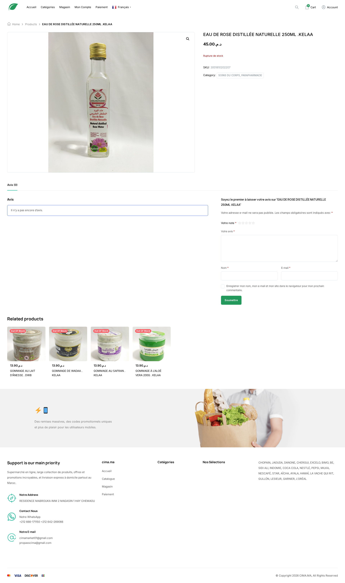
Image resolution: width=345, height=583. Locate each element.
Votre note (228, 223)
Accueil (31, 7)
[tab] (12, 184)
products (31, 24)
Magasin (64, 7)
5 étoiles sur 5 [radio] (253, 223)
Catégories (48, 7)
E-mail (285, 267)
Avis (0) (12, 185)
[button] (188, 39)
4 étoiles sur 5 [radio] (250, 223)
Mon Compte (83, 7)
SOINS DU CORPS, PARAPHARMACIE (240, 75)
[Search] (296, 7)
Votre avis (228, 231)
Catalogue (108, 478)
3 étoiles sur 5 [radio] (246, 223)
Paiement (102, 7)
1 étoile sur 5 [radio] (239, 223)
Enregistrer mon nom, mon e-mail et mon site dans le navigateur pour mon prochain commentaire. (275, 287)
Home (16, 24)
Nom (225, 267)
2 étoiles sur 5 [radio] (243, 223)
